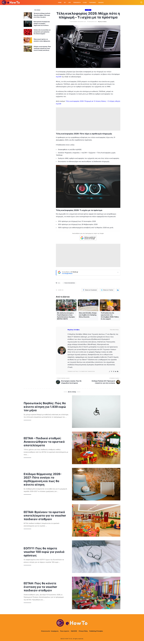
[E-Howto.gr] (11, 2)
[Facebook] (112, 371)
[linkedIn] (118, 290)
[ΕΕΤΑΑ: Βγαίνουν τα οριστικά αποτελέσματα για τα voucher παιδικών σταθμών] (96, 520)
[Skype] (118, 371)
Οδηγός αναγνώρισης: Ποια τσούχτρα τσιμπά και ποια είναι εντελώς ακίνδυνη (42, 48)
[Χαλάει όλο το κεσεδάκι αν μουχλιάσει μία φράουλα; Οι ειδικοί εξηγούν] (28, 32)
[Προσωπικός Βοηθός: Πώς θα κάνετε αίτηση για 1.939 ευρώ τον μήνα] (96, 411)
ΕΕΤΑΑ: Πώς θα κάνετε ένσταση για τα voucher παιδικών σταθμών (40, 587)
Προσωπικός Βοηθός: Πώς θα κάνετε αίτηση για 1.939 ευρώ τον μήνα (45, 406)
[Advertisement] (88, 119)
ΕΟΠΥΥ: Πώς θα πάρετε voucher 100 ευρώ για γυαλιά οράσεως (44, 552)
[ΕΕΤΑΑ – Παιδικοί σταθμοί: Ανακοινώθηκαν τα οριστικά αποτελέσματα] (96, 448)
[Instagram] (114, 371)
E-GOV (88, 9)
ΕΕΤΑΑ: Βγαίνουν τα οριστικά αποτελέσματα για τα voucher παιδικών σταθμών (45, 515)
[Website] (110, 371)
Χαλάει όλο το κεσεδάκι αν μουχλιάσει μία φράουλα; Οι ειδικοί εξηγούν (42, 31)
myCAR (58, 77)
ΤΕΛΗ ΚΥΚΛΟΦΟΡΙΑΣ (70, 283)
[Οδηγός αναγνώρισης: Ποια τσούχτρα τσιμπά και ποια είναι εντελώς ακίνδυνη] (28, 49)
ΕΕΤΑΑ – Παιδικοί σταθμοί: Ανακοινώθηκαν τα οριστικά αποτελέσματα (44, 441)
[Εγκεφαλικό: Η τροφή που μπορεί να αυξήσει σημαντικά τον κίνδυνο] (28, 24)
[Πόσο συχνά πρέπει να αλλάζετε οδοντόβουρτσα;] (28, 40)
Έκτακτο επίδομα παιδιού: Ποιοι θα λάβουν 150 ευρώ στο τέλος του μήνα (42, 15)
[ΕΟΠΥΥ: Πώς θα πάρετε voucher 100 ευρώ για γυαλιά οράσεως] (96, 556)
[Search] (141, 2)
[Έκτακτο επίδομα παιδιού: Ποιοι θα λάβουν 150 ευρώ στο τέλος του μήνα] (28, 15)
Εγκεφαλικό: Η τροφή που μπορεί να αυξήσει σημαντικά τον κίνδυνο (42, 23)
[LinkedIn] (116, 371)
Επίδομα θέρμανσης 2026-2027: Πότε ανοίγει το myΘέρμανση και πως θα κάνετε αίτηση (43, 479)
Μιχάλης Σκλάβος (102, 21)
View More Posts (114, 329)
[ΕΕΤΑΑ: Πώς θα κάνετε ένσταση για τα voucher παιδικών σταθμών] (96, 593)
